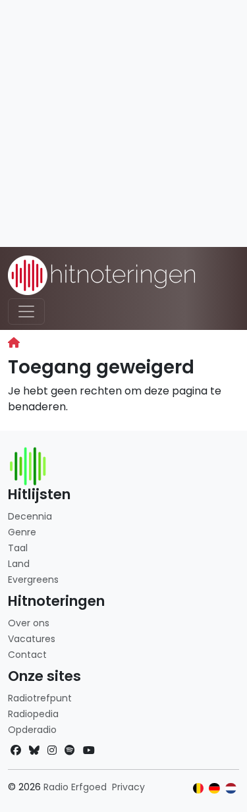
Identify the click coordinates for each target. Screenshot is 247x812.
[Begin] (14, 342)
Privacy (128, 787)
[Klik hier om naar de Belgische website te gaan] (198, 788)
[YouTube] (88, 750)
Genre (22, 532)
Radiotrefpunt (40, 698)
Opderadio (32, 729)
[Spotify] (70, 750)
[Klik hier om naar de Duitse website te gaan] (214, 788)
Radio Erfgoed (75, 787)
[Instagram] (52, 750)
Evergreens (33, 579)
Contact (27, 654)
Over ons (28, 623)
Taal (18, 548)
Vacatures (31, 638)
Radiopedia (33, 713)
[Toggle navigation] (26, 311)
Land (19, 563)
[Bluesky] (34, 750)
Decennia (30, 516)
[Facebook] (16, 750)
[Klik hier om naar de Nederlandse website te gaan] (230, 788)
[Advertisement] (123, 123)
